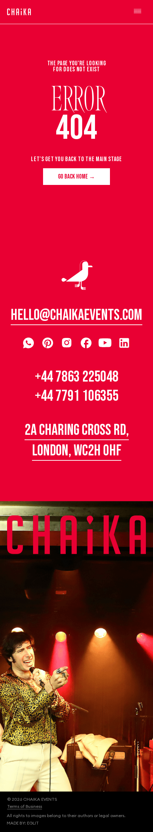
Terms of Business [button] (24, 806)
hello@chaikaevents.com (76, 315)
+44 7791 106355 (76, 396)
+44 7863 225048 (76, 377)
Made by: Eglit (23, 823)
